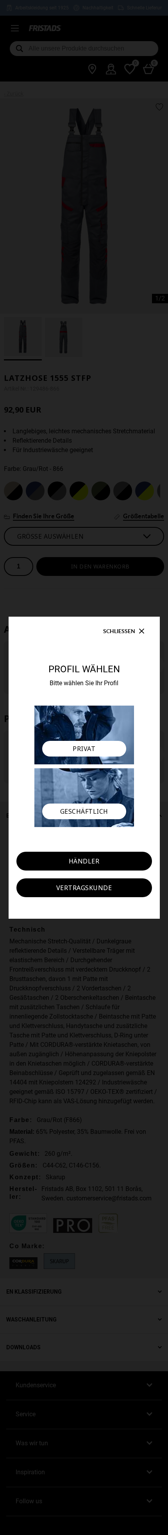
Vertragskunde (84, 887)
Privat (84, 748)
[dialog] (84, 767)
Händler (84, 861)
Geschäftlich (84, 811)
